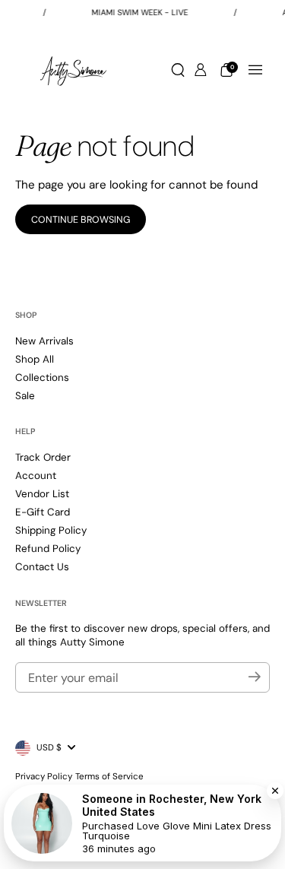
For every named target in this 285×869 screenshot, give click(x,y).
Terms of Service (109, 776)
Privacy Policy (43, 776)
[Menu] (255, 70)
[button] (178, 70)
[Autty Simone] (73, 70)
